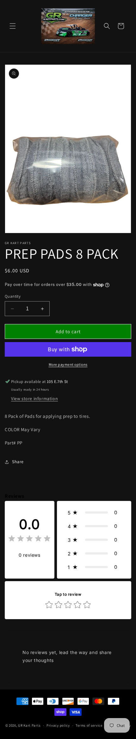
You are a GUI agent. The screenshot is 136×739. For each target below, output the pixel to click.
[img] (29, 539)
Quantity (13, 296)
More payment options (68, 364)
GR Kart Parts (29, 725)
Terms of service (89, 725)
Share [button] (18, 461)
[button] (13, 26)
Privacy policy (58, 725)
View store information (34, 398)
